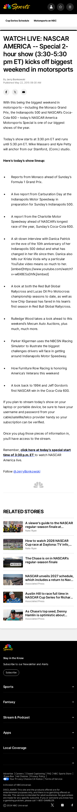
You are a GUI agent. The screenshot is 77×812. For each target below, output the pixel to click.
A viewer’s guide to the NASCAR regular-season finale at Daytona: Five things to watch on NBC (49, 525)
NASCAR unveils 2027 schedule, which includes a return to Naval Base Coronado (49, 578)
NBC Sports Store (62, 773)
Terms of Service (53, 779)
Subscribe (11, 672)
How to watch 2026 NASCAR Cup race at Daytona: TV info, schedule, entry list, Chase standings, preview (47, 542)
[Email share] (24, 92)
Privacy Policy (37, 776)
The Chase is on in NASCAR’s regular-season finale (47, 560)
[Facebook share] (6, 92)
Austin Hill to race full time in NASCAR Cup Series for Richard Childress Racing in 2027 (48, 595)
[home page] (16, 7)
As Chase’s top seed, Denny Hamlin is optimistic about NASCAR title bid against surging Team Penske (46, 613)
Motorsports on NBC (45, 20)
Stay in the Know (13, 658)
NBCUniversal (23, 785)
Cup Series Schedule (17, 20)
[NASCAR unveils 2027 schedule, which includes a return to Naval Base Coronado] (13, 579)
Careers (19, 773)
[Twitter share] (15, 92)
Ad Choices (22, 776)
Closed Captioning (35, 773)
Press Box (9, 776)
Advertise (8, 773)
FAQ (49, 773)
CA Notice (37, 779)
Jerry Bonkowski (16, 79)
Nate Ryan (31, 530)
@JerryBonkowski (26, 471)
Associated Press (34, 583)
